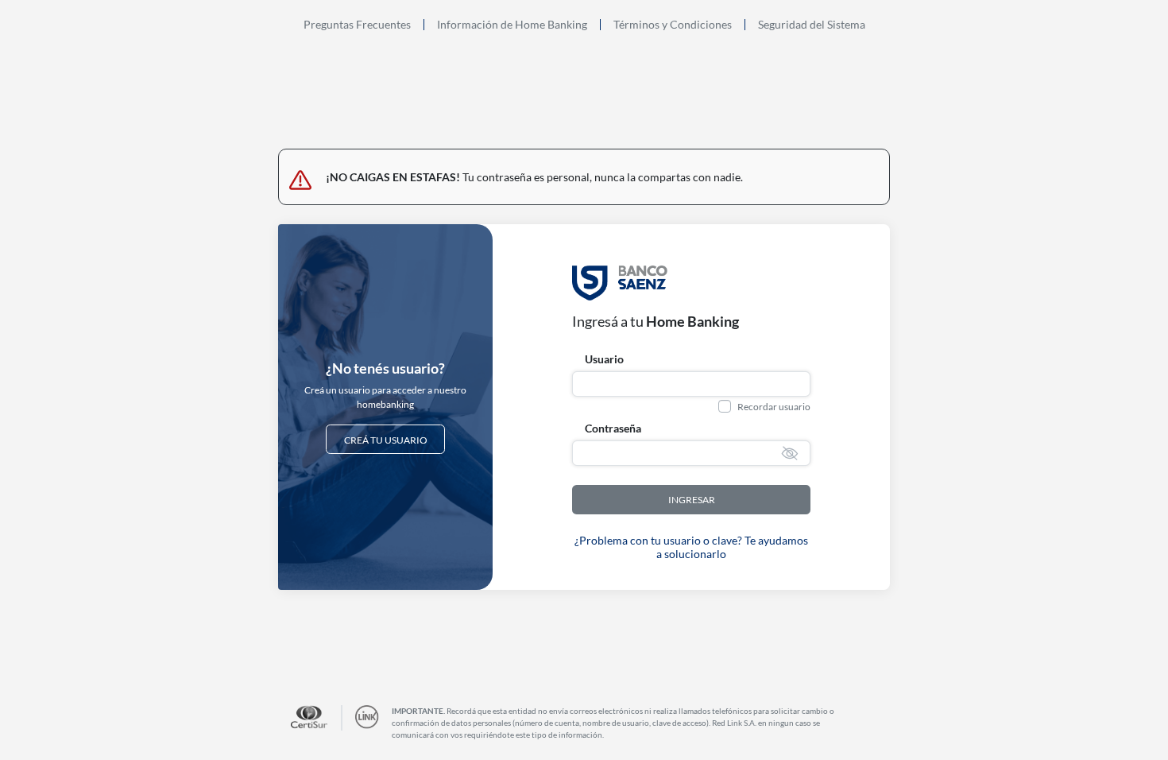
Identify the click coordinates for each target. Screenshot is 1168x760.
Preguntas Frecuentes (357, 24)
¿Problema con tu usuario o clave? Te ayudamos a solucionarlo (691, 546)
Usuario (604, 359)
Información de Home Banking (512, 24)
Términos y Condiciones (672, 24)
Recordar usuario (773, 407)
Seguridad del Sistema (811, 24)
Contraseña (613, 428)
